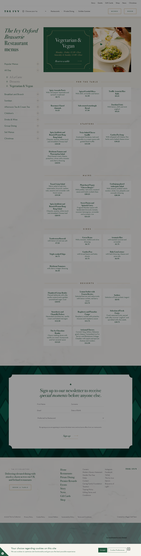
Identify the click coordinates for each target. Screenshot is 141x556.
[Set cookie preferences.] (4, 551)
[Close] (128, 549)
